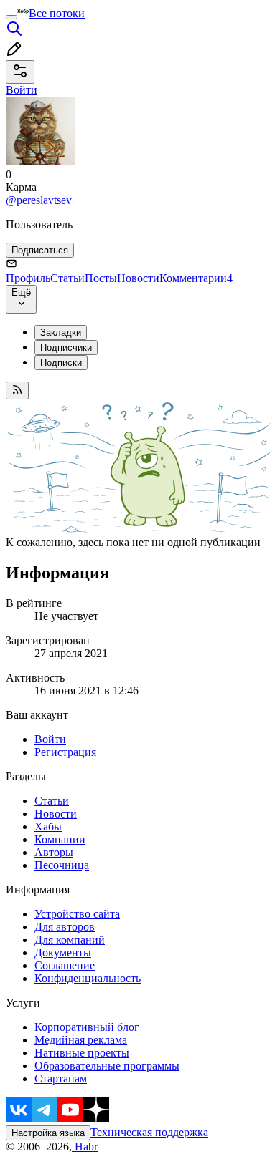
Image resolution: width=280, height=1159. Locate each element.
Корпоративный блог (86, 1027)
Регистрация (65, 752)
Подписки (61, 362)
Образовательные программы (106, 1065)
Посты (101, 278)
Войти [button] (21, 90)
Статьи (67, 278)
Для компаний (69, 939)
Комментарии (196, 278)
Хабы (48, 826)
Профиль (28, 278)
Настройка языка (48, 1133)
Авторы (53, 852)
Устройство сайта (77, 914)
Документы (62, 952)
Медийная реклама (80, 1040)
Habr (85, 1146)
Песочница (61, 865)
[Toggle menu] (11, 17)
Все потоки (57, 13)
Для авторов (64, 927)
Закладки (60, 332)
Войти (50, 739)
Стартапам (60, 1078)
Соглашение (64, 965)
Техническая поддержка (149, 1132)
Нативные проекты (81, 1053)
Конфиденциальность (87, 978)
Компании (59, 839)
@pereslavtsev (39, 200)
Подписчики (66, 347)
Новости (138, 278)
